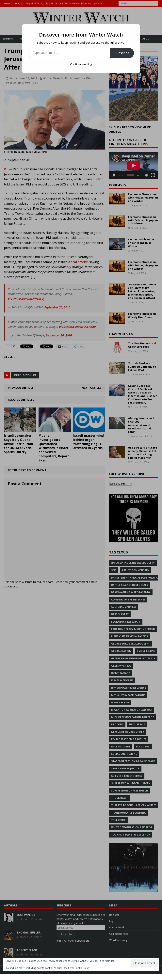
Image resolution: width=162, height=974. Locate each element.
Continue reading (81, 64)
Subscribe (122, 53)
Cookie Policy (81, 968)
